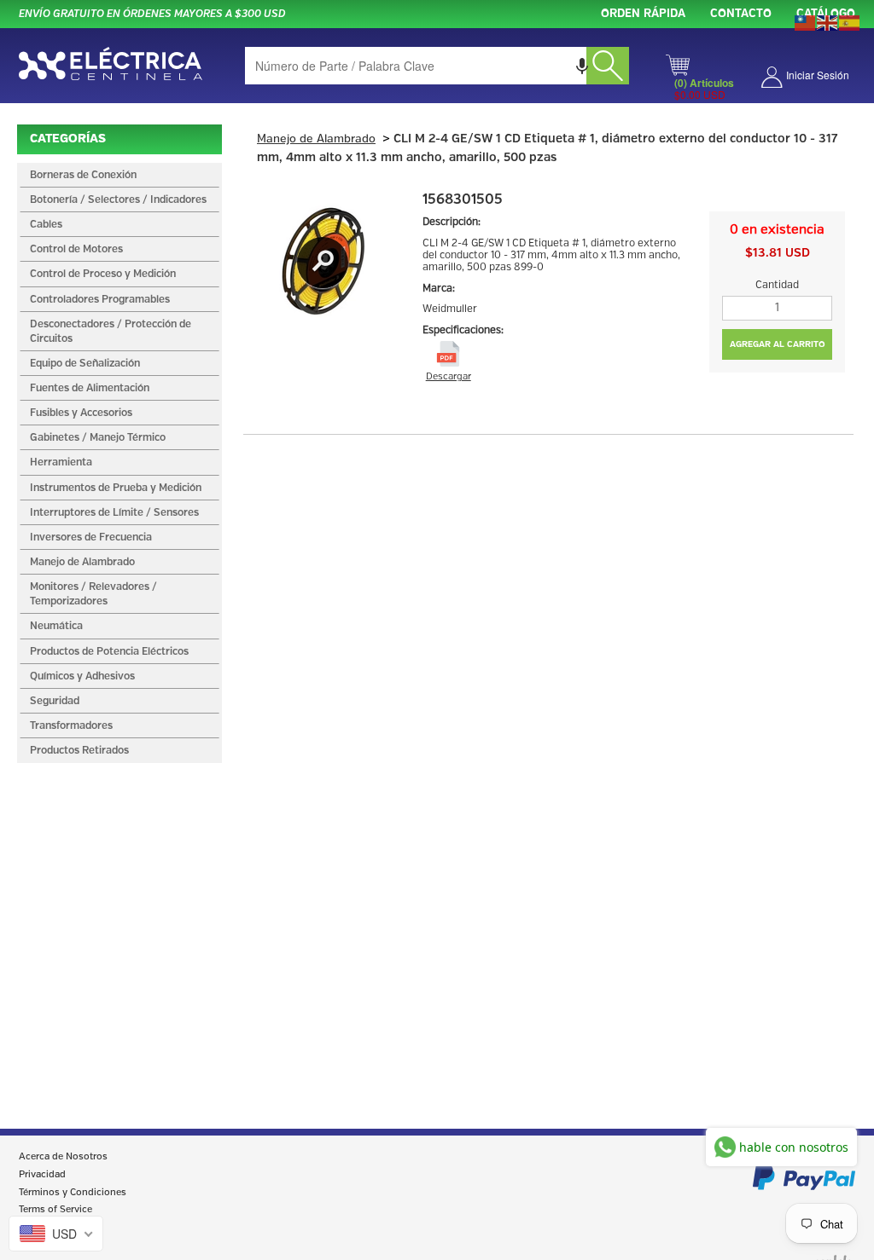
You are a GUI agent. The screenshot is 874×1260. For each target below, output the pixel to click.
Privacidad (42, 1175)
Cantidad (777, 285)
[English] (828, 21)
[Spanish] (850, 21)
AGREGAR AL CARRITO (777, 344)
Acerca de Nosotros (63, 1157)
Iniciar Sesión (817, 74)
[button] (582, 65)
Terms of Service (55, 1210)
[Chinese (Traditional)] (806, 21)
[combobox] (437, 65)
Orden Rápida (643, 14)
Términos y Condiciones (72, 1193)
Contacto (741, 14)
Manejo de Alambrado (316, 139)
